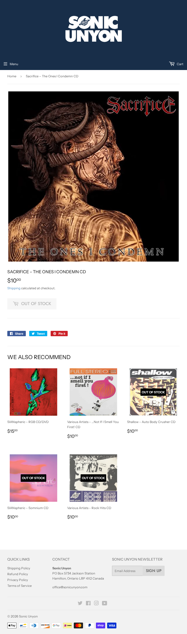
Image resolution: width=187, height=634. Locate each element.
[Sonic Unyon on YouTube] (104, 604)
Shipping (13, 288)
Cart (179, 64)
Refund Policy (17, 574)
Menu (14, 64)
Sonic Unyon (28, 616)
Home (11, 76)
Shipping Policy (18, 568)
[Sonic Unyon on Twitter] (80, 604)
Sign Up (153, 570)
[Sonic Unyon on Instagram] (96, 604)
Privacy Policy (17, 580)
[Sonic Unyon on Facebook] (88, 604)
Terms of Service (19, 586)
